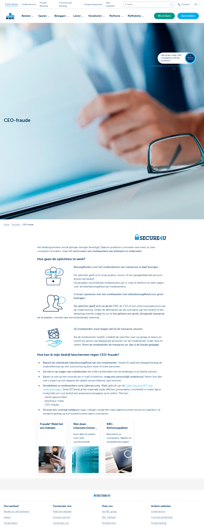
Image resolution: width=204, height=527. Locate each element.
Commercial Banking (65, 4)
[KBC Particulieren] (10, 16)
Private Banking (44, 4)
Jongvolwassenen (93, 4)
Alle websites (110, 4)
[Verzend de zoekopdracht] (171, 4)
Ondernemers (29, 4)
